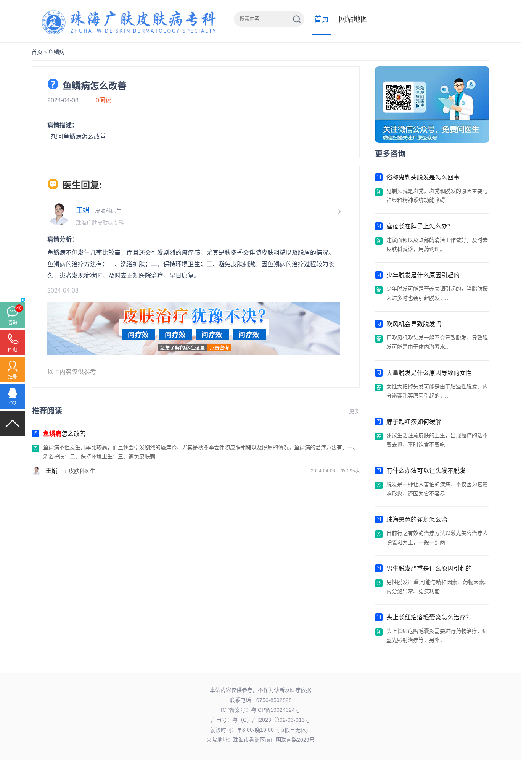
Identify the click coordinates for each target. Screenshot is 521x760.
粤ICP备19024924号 (275, 710)
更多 (354, 411)
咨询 (12, 322)
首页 (321, 19)
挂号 (12, 377)
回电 (12, 350)
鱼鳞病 (56, 52)
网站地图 (353, 19)
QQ (12, 403)
